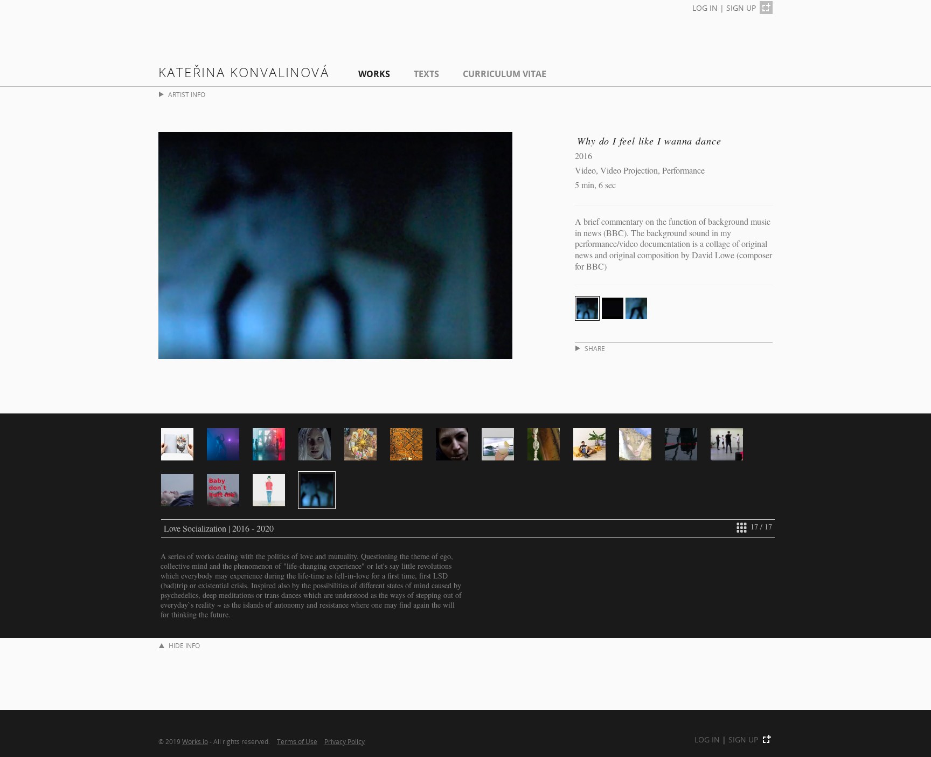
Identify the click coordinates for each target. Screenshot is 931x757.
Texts (426, 74)
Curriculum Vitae (504, 74)
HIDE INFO (184, 645)
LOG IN (705, 8)
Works (374, 74)
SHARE (595, 348)
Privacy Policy (344, 741)
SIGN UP (741, 8)
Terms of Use (297, 741)
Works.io (195, 741)
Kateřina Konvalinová (243, 72)
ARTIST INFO (186, 94)
